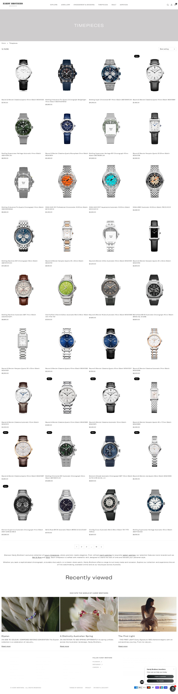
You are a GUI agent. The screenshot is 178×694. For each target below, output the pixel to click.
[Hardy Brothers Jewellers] (13, 4)
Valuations (40, 670)
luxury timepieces (51, 555)
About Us (66, 661)
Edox (48, 557)
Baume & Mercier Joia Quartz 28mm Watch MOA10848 (152, 476)
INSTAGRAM (97, 664)
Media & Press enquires (72, 672)
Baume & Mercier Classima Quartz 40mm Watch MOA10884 (154, 99)
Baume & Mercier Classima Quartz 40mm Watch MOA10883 (66, 422)
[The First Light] (147, 614)
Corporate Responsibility (72, 664)
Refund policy (41, 681)
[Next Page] (101, 547)
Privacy (88, 687)
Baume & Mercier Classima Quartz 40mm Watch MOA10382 (66, 368)
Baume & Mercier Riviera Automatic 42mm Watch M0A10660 (110, 315)
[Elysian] (31, 614)
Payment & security (101, 687)
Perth (12, 672)
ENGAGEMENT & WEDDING (84, 4)
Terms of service (42, 678)
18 (96, 547)
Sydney (13, 667)
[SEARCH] (168, 4)
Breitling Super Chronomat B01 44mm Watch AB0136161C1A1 (110, 99)
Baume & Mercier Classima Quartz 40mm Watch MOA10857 (23, 476)
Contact (66, 670)
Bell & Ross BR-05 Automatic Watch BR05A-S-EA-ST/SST (66, 530)
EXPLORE (53, 4)
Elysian (5, 636)
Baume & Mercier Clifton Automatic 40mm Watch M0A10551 (110, 261)
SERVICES (124, 4)
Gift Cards (40, 667)
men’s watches (106, 555)
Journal (66, 675)
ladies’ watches (129, 555)
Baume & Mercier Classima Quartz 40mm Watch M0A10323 (23, 99)
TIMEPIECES (103, 4)
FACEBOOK (96, 661)
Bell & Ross (37, 557)
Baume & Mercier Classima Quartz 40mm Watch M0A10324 (110, 368)
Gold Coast (14, 664)
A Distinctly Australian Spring (76, 636)
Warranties (40, 672)
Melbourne (14, 670)
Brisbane (13, 661)
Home (4, 43)
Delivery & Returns (43, 661)
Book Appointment (17, 675)
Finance (39, 675)
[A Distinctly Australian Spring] (89, 614)
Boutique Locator (17, 678)
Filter (6, 49)
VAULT (114, 4)
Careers (66, 667)
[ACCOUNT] (171, 4)
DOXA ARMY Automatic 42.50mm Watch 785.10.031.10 (152, 207)
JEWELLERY (65, 4)
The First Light (126, 636)
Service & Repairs (42, 664)
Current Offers (69, 678)
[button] (171, 623)
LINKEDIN (96, 667)
